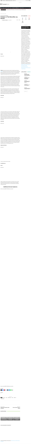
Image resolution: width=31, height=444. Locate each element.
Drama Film (25, 73)
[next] (29, 9)
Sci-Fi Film (25, 80)
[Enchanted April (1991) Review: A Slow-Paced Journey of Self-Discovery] (4, 416)
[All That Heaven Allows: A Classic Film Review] (22, 84)
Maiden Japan (9, 397)
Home (1, 13)
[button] (29, 8)
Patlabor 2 (15, 397)
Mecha (12, 397)
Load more (25, 91)
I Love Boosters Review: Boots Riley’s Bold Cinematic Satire (10, 419)
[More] (25, 402)
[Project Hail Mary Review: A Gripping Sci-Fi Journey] (22, 88)
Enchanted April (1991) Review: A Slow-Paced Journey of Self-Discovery (16, 9)
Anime (6, 397)
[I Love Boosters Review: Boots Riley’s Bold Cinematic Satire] (10, 416)
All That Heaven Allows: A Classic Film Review (27, 85)
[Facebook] (25, 0)
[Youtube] (29, 0)
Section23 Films (2, 398)
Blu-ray (3, 13)
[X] (27, 0)
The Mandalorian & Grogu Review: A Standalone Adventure (17, 419)
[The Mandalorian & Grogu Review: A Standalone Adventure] (17, 416)
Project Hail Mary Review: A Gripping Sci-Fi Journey (27, 88)
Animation (6, 15)
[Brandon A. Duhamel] (1, 20)
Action (5, 13)
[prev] (28, 9)
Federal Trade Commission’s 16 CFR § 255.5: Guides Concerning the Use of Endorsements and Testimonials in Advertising (25, 66)
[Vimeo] (28, 0)
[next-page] (2, 421)
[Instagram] (26, 0)
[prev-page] (1, 421)
